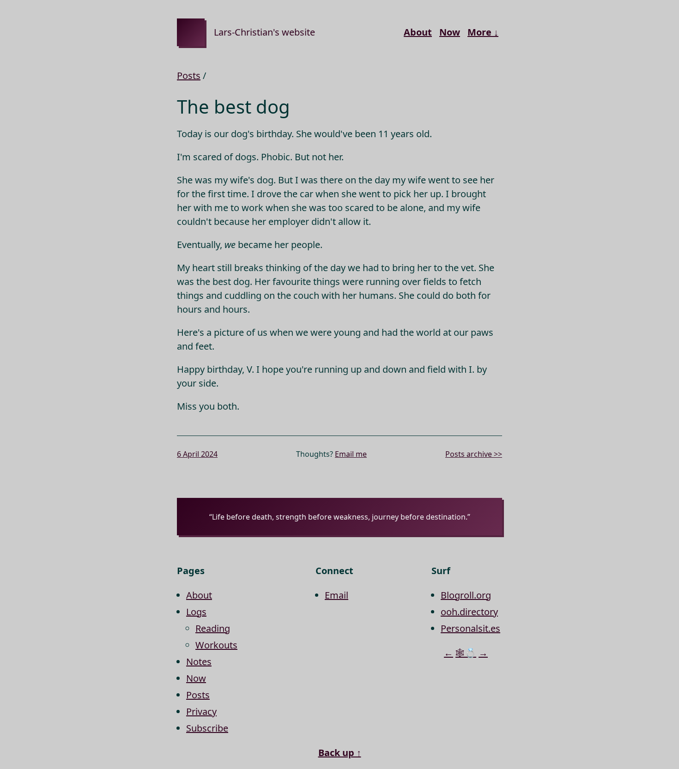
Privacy (201, 711)
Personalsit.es (470, 628)
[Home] (191, 32)
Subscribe (207, 728)
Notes (199, 661)
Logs (196, 612)
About (418, 32)
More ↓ (482, 32)
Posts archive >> (473, 454)
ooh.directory (469, 612)
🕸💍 (465, 653)
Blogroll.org (466, 595)
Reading (212, 628)
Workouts (216, 645)
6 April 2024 (197, 454)
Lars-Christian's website (264, 32)
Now (449, 32)
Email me (351, 454)
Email (336, 595)
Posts (188, 75)
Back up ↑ (339, 752)
